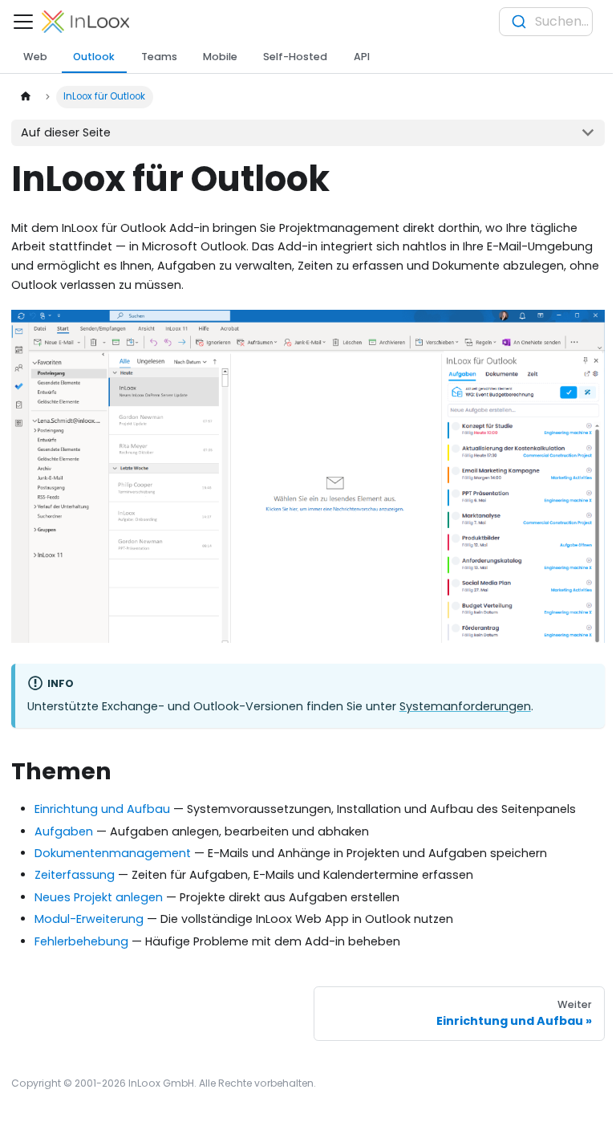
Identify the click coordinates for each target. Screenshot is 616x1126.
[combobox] (546, 21)
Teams (159, 56)
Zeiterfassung (74, 875)
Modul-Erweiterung (89, 919)
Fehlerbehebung (81, 941)
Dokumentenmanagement (112, 853)
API (362, 56)
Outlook (94, 56)
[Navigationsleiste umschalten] (23, 22)
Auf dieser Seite (66, 132)
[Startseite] (24, 97)
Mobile (220, 56)
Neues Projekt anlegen (98, 897)
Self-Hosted (295, 56)
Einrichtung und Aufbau (102, 809)
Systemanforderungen (465, 706)
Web (35, 56)
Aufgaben (63, 831)
